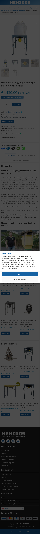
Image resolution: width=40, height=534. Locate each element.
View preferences (20, 280)
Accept (20, 274)
